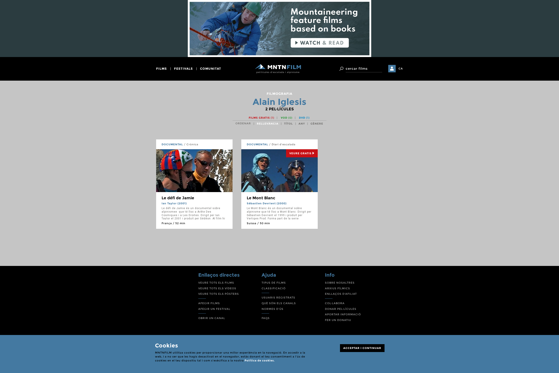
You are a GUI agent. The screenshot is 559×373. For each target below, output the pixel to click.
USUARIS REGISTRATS (278, 297)
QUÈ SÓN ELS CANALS (279, 303)
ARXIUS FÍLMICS (337, 288)
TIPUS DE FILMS (274, 282)
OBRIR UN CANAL (211, 318)
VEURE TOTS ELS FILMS (216, 282)
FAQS (266, 318)
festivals (183, 69)
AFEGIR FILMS (209, 303)
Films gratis (261, 117)
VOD (286, 117)
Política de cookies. (260, 360)
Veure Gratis (300, 153)
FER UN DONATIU (338, 320)
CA (401, 68)
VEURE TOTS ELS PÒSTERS (218, 293)
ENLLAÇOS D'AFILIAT (341, 293)
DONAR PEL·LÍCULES (340, 309)
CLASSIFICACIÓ (274, 288)
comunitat (210, 69)
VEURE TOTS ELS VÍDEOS (217, 288)
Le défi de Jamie (178, 198)
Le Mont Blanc (261, 198)
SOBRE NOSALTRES (340, 282)
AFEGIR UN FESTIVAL (214, 309)
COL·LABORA (335, 303)
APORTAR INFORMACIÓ (343, 314)
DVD (304, 117)
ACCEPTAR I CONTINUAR (362, 348)
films (161, 69)
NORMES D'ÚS (272, 309)
